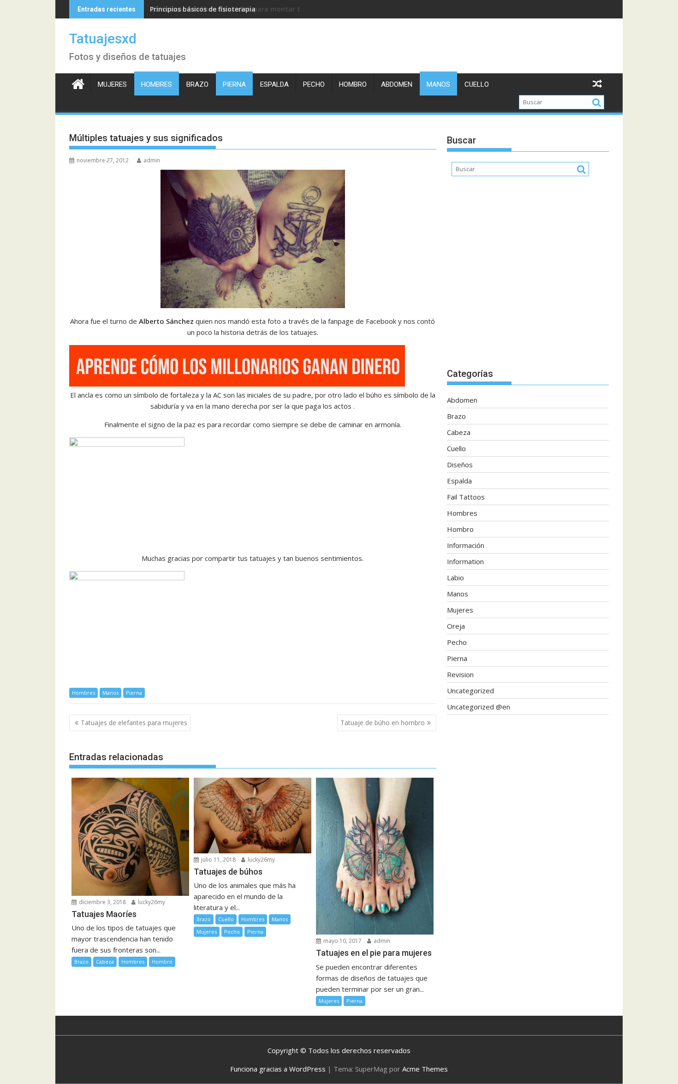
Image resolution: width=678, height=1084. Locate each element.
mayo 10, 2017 (342, 941)
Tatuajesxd (103, 38)
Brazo (197, 84)
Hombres (156, 84)
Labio (455, 577)
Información (465, 545)
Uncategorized (470, 690)
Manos (438, 84)
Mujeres (112, 84)
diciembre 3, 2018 (101, 902)
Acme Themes (425, 1068)
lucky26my (151, 902)
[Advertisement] (528, 276)
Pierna (234, 84)
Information (465, 561)
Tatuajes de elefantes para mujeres (134, 722)
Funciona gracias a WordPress (278, 1068)
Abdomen (396, 84)
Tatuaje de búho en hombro (382, 722)
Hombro (353, 84)
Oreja (456, 626)
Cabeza (105, 961)
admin (151, 160)
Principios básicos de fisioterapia (203, 9)
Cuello (476, 84)
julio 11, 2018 (218, 860)
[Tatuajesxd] (78, 83)
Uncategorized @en (478, 706)
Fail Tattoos (466, 496)
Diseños (460, 464)
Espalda (274, 84)
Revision (460, 674)
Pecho (314, 84)
